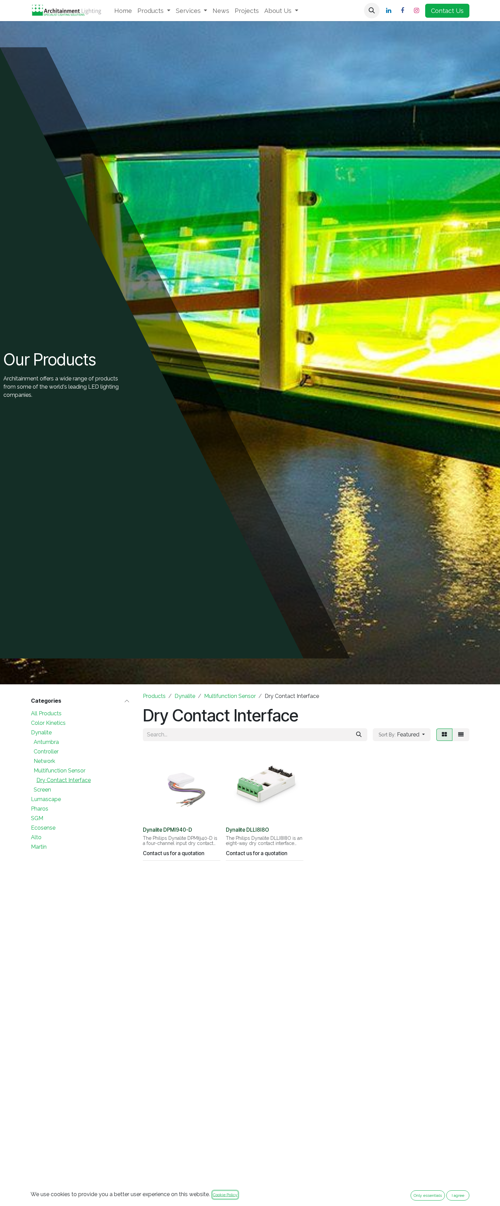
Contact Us (447, 10)
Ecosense (43, 828)
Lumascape (46, 799)
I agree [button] (458, 1195)
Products (154, 696)
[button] (372, 10)
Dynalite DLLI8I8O (247, 830)
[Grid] (444, 734)
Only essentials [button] (428, 1195)
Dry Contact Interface (63, 780)
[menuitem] (123, 10)
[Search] (358, 734)
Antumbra (46, 742)
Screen (42, 789)
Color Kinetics (48, 723)
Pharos (39, 808)
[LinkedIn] (388, 10)
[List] (460, 734)
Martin (39, 847)
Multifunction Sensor (59, 770)
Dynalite (41, 732)
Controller (46, 751)
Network (44, 761)
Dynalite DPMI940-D (167, 830)
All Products (46, 713)
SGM (37, 818)
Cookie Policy (225, 1194)
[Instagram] (416, 10)
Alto (36, 837)
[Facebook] (402, 10)
